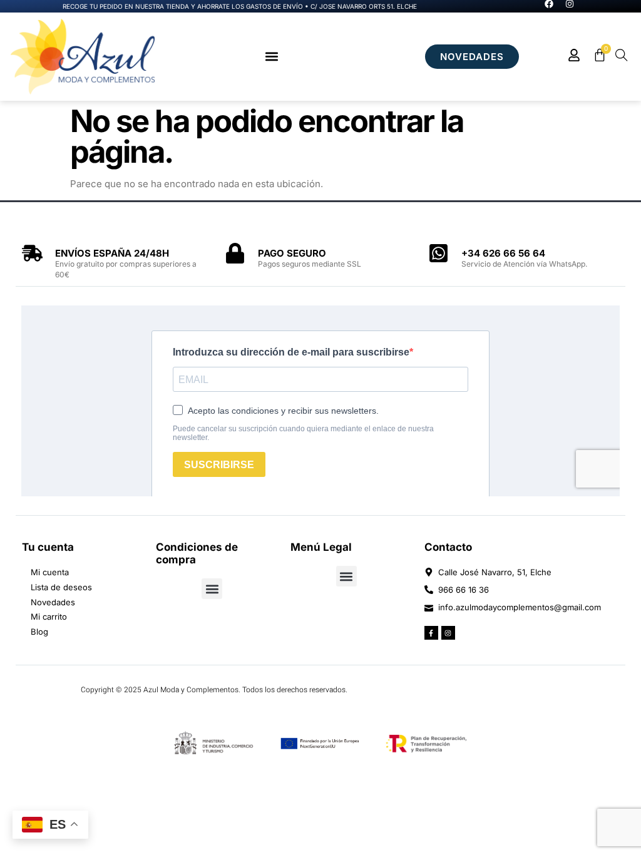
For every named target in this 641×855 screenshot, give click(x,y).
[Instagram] (448, 633)
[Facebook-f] (431, 633)
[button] (271, 56)
